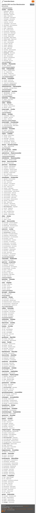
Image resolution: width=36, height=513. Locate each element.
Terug (32, 4)
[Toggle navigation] (33, 1)
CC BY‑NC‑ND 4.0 (25, 506)
